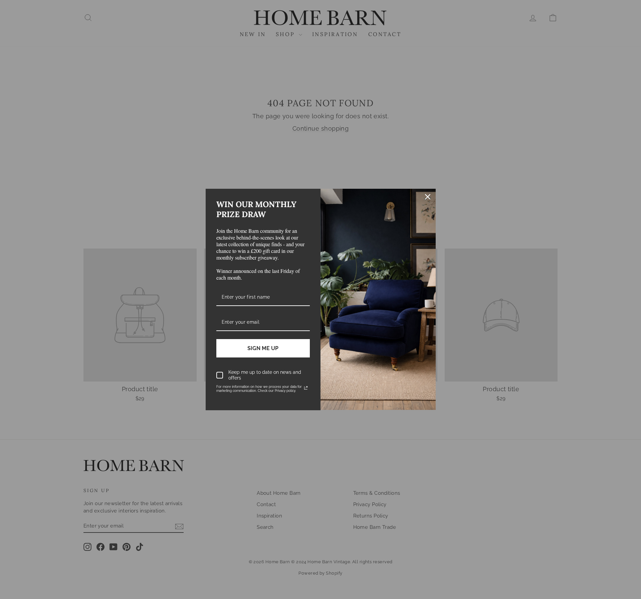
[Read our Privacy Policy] (306, 388)
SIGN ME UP (262, 348)
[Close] (428, 197)
